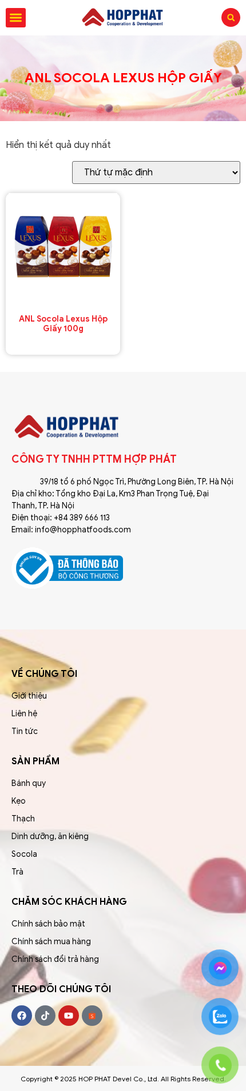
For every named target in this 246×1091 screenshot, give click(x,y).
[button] (16, 18)
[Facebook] (21, 1015)
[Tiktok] (45, 1015)
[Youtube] (68, 1015)
